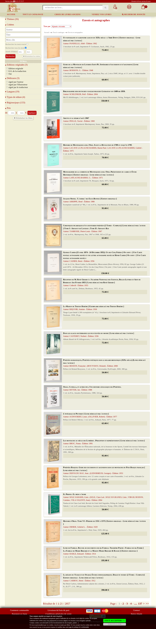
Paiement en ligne (19, 614)
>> (147, 603)
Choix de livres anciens (68, 14)
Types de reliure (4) (15, 97)
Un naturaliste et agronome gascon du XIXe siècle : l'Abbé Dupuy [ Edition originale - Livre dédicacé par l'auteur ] (101, 41)
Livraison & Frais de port (58, 610)
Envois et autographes (75, 32)
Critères (9, 24)
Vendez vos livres (102, 14)
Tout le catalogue (33, 14)
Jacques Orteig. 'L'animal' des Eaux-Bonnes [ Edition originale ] (90, 200)
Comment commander (19, 610)
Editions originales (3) (16, 64)
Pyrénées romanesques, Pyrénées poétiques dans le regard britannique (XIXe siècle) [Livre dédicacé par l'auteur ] (104, 363)
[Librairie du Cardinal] (13, 7)
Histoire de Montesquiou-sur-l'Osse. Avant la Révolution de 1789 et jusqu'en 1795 (102, 148)
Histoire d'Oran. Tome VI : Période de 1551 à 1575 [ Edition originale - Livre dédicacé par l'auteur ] (104, 524)
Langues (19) (12, 91)
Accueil (11, 14)
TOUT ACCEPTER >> (114, 621)
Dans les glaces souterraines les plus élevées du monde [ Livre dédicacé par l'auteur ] (98, 334)
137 (140, 603)
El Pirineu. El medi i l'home (103, 497)
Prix (8, 108)
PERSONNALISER (114, 624)
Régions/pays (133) (15, 102)
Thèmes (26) (12, 19)
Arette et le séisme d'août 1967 (79, 119)
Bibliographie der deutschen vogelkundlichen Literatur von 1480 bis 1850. (94, 92)
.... (135, 603)
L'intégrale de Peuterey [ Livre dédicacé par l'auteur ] (90, 415)
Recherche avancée (134, 14)
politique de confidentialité (81, 627)
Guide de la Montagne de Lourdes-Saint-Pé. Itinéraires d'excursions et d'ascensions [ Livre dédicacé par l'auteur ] (100, 67)
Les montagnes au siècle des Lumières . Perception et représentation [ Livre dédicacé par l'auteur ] (104, 442)
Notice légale (136, 614)
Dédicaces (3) (12, 78)
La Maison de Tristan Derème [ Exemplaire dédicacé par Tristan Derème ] (93, 307)
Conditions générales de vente (58, 614)
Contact (136, 610)
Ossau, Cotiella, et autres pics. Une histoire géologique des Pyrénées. (92, 388)
